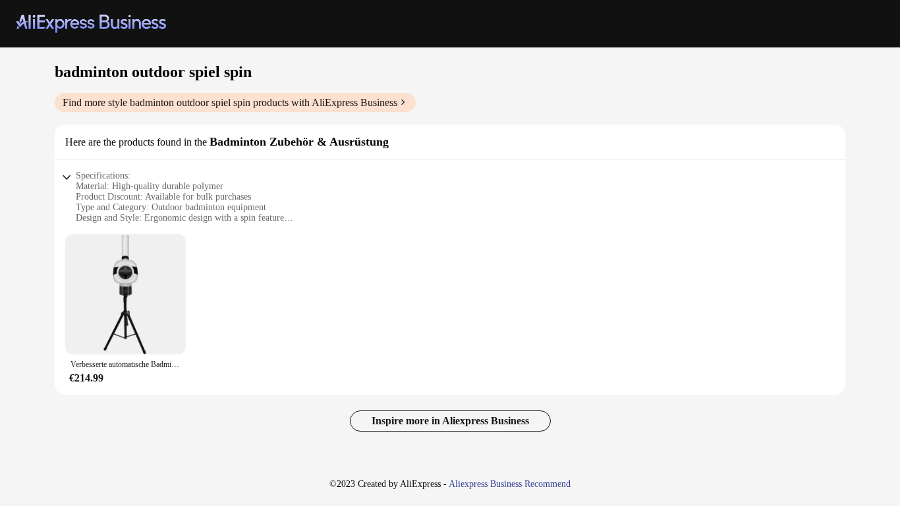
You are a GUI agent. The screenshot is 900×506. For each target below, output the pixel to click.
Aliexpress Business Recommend (510, 484)
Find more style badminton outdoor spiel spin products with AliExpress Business (230, 102)
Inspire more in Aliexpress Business (450, 420)
